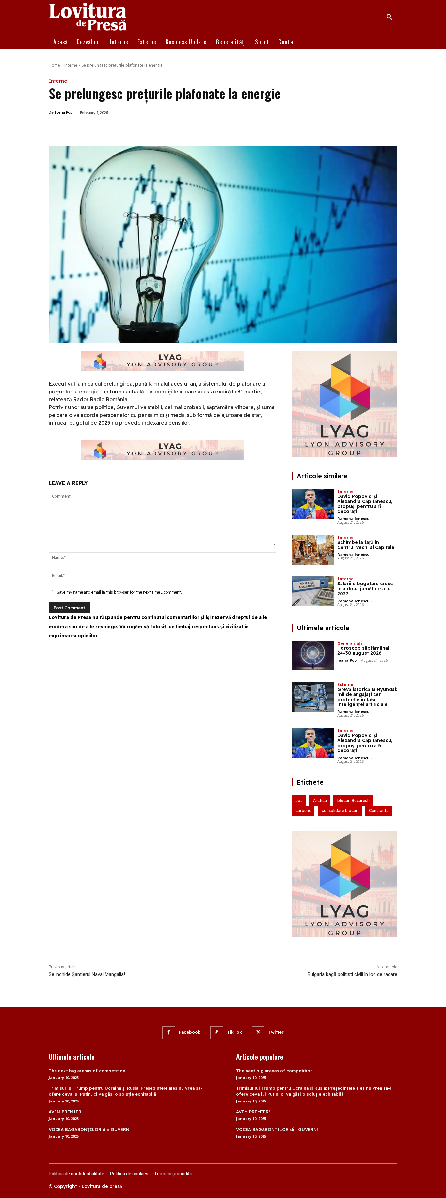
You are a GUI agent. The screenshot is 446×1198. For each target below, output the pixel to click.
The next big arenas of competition (87, 1070)
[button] (389, 17)
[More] (141, 129)
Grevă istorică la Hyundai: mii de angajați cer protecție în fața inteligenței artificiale (367, 697)
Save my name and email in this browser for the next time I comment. (119, 592)
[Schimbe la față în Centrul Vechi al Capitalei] (313, 550)
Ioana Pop (63, 112)
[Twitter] (110, 129)
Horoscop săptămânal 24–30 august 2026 (363, 650)
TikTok (234, 1032)
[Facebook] (95, 129)
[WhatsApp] (125, 129)
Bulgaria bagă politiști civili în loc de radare (352, 974)
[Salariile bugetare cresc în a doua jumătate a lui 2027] (313, 591)
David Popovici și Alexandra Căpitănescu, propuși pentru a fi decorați (364, 504)
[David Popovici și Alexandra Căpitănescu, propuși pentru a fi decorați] (313, 504)
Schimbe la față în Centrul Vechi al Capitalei (366, 545)
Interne (70, 65)
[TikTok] (216, 1032)
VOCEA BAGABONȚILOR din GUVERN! (90, 1129)
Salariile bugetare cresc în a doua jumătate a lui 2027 (365, 589)
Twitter (276, 1032)
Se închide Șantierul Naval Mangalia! (87, 974)
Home (54, 65)
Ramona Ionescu (353, 518)
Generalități (349, 643)
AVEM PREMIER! (66, 1111)
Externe (345, 684)
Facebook (189, 1032)
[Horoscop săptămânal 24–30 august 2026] (313, 656)
